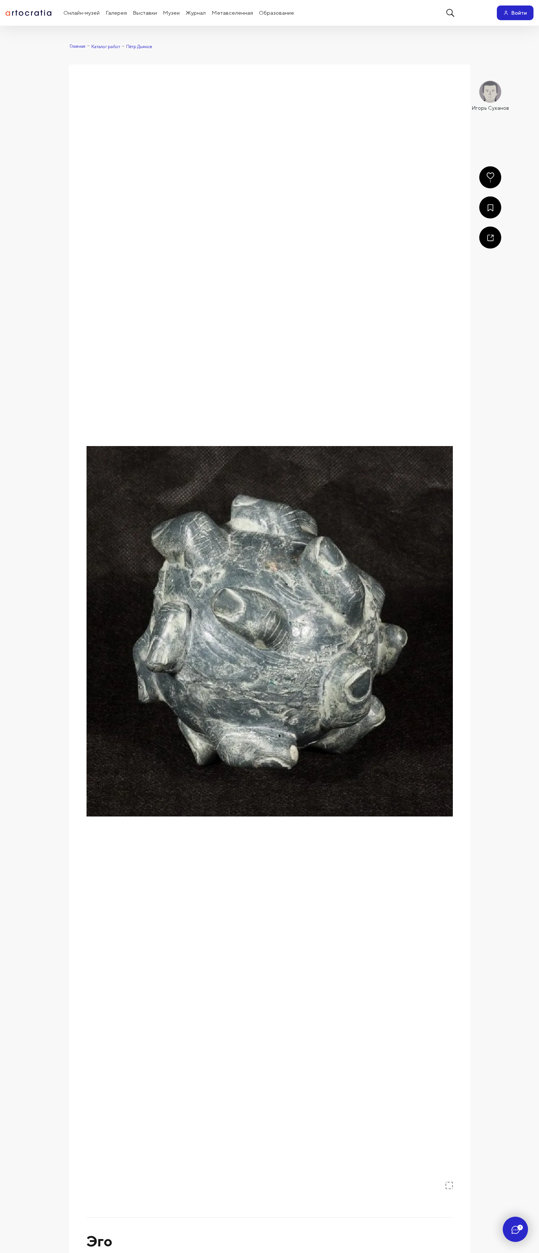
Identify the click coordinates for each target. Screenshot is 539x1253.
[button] (270, 631)
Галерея (116, 13)
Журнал (196, 13)
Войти (519, 13)
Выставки (145, 13)
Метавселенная (232, 13)
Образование (276, 13)
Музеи (171, 13)
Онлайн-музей (81, 13)
